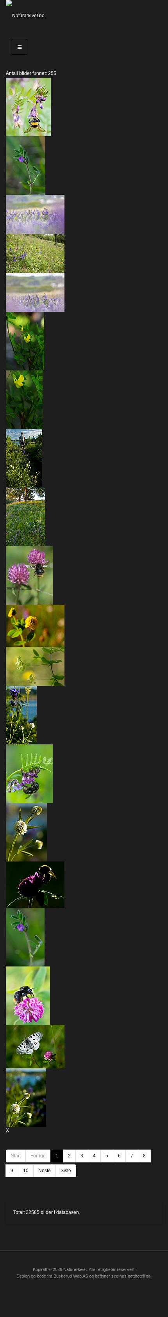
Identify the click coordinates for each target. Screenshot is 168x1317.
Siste (66, 1170)
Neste (44, 1170)
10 (26, 1170)
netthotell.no (139, 1276)
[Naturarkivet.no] (28, 15)
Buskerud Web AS (71, 1276)
